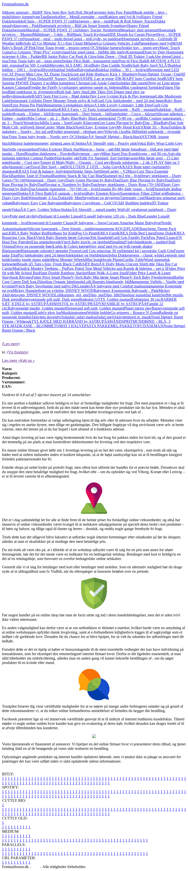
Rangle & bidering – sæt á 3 (145, 268)
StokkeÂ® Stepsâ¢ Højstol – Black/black (109, 137)
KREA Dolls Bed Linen (136, 233)
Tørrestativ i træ (132, 198)
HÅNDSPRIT (121, 321)
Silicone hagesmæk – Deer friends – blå (79, 114)
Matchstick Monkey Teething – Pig (40, 268)
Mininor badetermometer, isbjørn (35, 143)
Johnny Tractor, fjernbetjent (99, 30)
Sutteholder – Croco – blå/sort (133, 114)
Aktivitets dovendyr (46, 317)
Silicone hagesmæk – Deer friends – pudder (61, 229)
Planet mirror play (138, 308)
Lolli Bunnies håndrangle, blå (107, 282)
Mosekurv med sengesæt (139, 30)
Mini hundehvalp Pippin (104, 260)
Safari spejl (105, 317)
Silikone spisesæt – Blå (20, 12)
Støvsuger (131, 158)
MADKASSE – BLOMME (32, 326)
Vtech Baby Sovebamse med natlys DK (46, 286)
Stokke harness (109, 48)
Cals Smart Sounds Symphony (103, 26)
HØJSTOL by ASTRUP (71, 304)
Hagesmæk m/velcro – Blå (59, 26)
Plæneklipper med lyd (155, 43)
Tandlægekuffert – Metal (59, 17)
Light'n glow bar (48, 313)
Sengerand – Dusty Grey (46, 180)
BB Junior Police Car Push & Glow (69, 56)
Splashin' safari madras (79, 317)
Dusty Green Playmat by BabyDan (92, 180)
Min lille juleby (114, 52)
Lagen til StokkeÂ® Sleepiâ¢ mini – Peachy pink (99, 143)
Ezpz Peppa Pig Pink (27, 105)
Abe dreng (162, 56)
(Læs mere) (11, 344)
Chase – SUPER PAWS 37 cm (49, 21)
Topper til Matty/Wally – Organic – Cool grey (75, 162)
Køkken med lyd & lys (123, 17)
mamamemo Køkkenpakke (38, 109)
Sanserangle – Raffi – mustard (132, 109)
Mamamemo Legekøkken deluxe (68, 105)
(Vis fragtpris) (17, 352)
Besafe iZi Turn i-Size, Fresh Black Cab (48, 264)
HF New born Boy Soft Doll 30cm (65, 12)
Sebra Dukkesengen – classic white (135, 255)
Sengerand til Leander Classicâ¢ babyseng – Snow (67, 223)
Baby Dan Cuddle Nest (110, 65)
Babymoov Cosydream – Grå (87, 203)
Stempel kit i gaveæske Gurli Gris (147, 251)
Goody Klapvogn (85, 123)
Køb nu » (27, 360)
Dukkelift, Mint (70, 198)
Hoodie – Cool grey (24, 162)
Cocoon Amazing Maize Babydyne (133, 223)
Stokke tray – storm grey (140, 48)
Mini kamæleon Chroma (70, 83)
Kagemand (134, 52)
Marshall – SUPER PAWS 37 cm (52, 30)
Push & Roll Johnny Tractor (133, 21)
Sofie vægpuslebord (23, 149)
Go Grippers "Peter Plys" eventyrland (41, 52)
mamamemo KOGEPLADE (117, 229)
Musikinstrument (74, 313)
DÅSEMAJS (153, 326)
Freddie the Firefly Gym (48, 87)
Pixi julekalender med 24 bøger (41, 255)
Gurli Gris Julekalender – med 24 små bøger (130, 101)
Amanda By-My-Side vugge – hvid (125, 189)
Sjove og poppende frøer (34, 246)
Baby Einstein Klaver (103, 193)
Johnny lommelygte (25, 17)
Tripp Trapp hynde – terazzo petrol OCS (67, 48)
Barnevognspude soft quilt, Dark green (49, 299)
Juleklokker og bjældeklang (87, 255)
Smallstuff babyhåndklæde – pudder (139, 242)
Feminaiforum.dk (15, 4)
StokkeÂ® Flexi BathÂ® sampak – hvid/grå (52, 193)
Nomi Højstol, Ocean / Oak (159, 74)
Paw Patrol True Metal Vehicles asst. (95, 268)
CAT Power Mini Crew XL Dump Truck (38, 74)
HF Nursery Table (62, 79)
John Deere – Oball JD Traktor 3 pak (125, 56)
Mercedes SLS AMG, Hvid (70, 65)
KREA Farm (107, 233)
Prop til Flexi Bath (132, 61)
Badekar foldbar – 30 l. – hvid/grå (122, 70)
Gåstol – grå (81, 39)
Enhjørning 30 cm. (146, 299)
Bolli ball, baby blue (72, 92)
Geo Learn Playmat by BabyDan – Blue (130, 123)
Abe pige (77, 52)
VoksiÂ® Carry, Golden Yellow (36, 210)
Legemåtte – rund (92, 17)
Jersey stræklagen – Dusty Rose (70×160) (129, 184)
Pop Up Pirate (86, 233)
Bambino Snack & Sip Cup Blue (77, 176)
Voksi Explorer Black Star (59, 149)
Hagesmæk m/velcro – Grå (143, 39)
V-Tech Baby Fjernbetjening (151, 277)
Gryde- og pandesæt (106, 39)
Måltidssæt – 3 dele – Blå (52, 34)
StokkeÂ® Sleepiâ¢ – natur (82, 210)
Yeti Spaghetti (101, 237)
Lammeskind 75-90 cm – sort (118, 118)
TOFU (138, 326)
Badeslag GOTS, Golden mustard (105, 299)
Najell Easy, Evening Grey (96, 127)
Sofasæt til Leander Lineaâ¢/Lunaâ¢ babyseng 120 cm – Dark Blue (92, 216)
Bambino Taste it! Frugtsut (31, 176)
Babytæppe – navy (86, 154)
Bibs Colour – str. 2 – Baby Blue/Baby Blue (61, 118)
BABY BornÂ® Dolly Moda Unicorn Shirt (113, 264)
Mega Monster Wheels (67, 260)
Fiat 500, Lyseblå (36, 65)
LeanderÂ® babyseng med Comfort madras (111, 286)
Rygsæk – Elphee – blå (30, 114)
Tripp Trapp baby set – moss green (35, 61)
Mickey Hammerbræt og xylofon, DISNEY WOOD (53, 290)
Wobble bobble (99, 313)
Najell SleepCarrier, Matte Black (50, 127)
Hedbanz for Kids (62, 233)
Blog (35, 867)
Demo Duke (164, 233)
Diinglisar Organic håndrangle (60, 282)
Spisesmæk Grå (22, 101)
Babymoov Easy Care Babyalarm (38, 203)
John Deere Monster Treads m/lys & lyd (65, 101)
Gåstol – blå (93, 52)
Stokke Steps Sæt (85, 171)
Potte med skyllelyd (25, 216)
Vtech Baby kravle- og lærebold (86, 242)
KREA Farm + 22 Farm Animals (84, 109)
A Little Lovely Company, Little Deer (123, 105)
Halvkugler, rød (67, 158)
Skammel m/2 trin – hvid (122, 176)
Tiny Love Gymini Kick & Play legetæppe (122, 96)
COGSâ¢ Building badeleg (131, 203)
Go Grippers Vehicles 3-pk (117, 43)
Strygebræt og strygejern (101, 198)
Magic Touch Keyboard (90, 34)
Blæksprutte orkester (36, 251)
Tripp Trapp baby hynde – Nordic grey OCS (43, 137)
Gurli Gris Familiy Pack (130, 237)
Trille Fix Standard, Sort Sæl (101, 158)
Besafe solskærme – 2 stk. (131, 162)
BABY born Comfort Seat (143, 79)
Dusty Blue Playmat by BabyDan (145, 180)
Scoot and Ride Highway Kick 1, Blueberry (104, 74)
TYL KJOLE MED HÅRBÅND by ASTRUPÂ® (70, 321)
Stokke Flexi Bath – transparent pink (90, 61)
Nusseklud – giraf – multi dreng (47, 39)
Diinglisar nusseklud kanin (140, 295)
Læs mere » (11, 360)
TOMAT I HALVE (69, 326)
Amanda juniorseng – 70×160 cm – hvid (66, 189)
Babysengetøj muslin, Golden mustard (37, 308)
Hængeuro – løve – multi (92, 21)
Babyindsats (86, 70)
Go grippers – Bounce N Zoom (135, 313)
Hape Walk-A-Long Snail (107, 273)
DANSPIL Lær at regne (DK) (100, 79)
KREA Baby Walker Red (28, 233)
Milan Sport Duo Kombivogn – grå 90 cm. (134, 154)
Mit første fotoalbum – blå (135, 149)
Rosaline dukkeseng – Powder (48, 154)
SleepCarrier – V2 (113, 171)
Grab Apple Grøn (102, 83)
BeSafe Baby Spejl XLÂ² (148, 65)
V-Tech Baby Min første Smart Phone (100, 277)
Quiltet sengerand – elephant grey (78, 132)
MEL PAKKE (121, 326)
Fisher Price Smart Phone (51, 277)
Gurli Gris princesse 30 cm (100, 251)
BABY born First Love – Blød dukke (61, 96)
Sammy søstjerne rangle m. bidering (94, 87)
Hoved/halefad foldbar (59, 70)
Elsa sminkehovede (46, 242)
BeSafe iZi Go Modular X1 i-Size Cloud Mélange (58, 43)
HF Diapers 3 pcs (37, 83)
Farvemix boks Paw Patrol (112, 12)
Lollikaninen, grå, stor (72, 295)
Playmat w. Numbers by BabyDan (70, 184)
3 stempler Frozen (66, 251)
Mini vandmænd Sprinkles (142, 87)
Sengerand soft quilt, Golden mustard (95, 308)
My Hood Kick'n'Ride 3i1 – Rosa (143, 127)
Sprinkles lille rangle (131, 83)
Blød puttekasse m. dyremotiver (32, 92)
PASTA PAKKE (97, 326)
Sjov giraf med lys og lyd (109, 246)
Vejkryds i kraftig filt (120, 132)
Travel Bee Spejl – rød (48, 167)
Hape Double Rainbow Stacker (63, 273)
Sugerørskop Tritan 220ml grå (143, 193)
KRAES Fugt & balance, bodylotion (44, 171)
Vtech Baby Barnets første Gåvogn (63, 237)
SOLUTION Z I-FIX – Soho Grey (92, 167)
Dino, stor (96, 295)
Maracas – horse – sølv (97, 149)
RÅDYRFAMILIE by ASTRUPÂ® (118, 304)
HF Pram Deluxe (35, 79)
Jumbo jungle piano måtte (30, 260)
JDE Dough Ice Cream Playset (133, 34)
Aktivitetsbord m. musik (132, 317)
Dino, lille (111, 295)
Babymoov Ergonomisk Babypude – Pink (126, 290)
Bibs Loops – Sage (56, 123)
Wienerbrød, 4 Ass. (43, 198)
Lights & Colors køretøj (71, 246)
